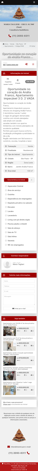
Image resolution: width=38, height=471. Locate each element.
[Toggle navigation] (34, 2)
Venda (12, 44)
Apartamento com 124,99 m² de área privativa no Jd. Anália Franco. (18, 324)
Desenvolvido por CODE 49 (19, 469)
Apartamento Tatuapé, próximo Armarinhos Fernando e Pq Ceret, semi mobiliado (17, 368)
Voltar (33, 46)
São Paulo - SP (21, 44)
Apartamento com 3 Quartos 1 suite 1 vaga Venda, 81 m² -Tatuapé (17, 383)
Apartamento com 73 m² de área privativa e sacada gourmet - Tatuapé (18, 339)
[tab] (16, 180)
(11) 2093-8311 (21, 36)
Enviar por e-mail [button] (20, 308)
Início (6, 44)
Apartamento (9, 46)
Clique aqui (7, 404)
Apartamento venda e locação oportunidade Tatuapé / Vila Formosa (18, 353)
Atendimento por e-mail (21, 447)
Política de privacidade (19, 468)
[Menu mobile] (2, 2)
